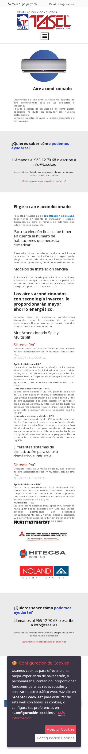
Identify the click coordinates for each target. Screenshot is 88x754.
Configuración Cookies (56, 738)
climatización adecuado (59, 215)
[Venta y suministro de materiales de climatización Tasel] (44, 20)
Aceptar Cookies (61, 729)
